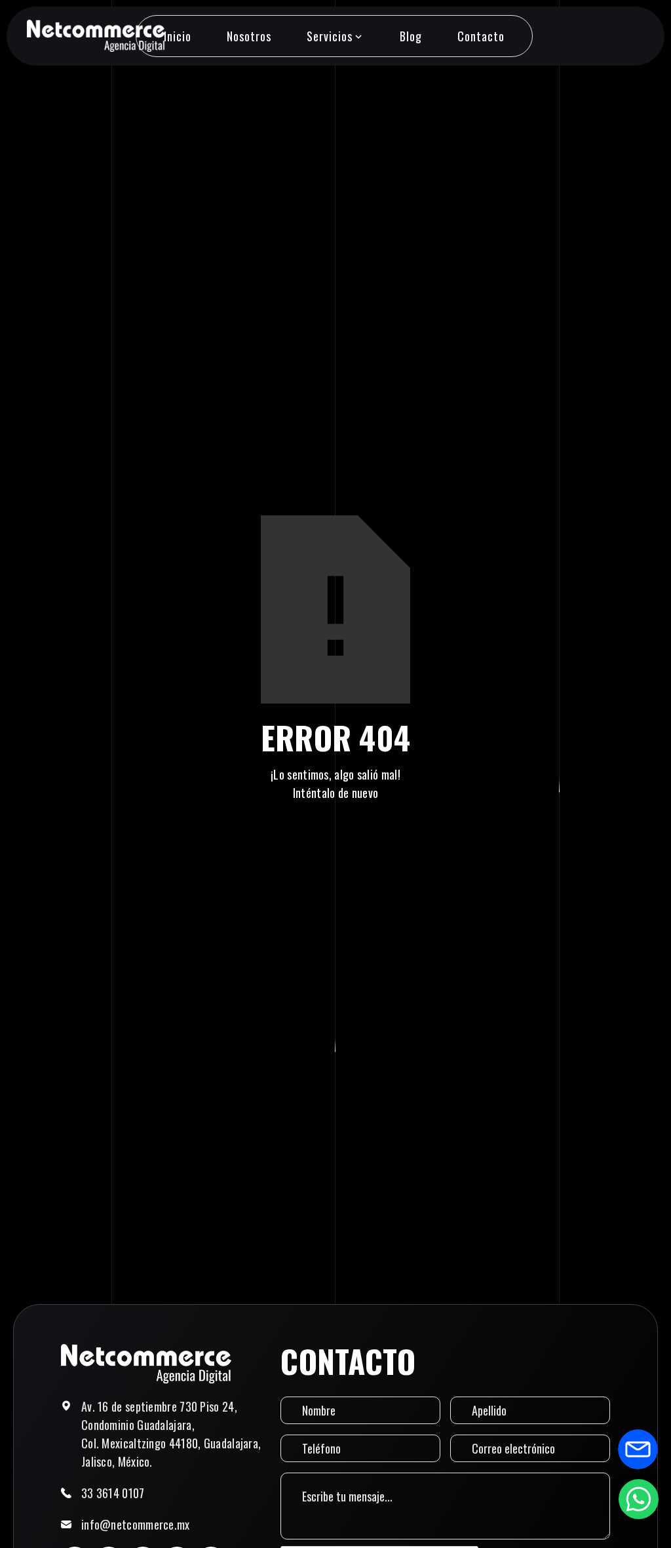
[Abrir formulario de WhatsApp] (638, 1498)
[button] (335, 36)
